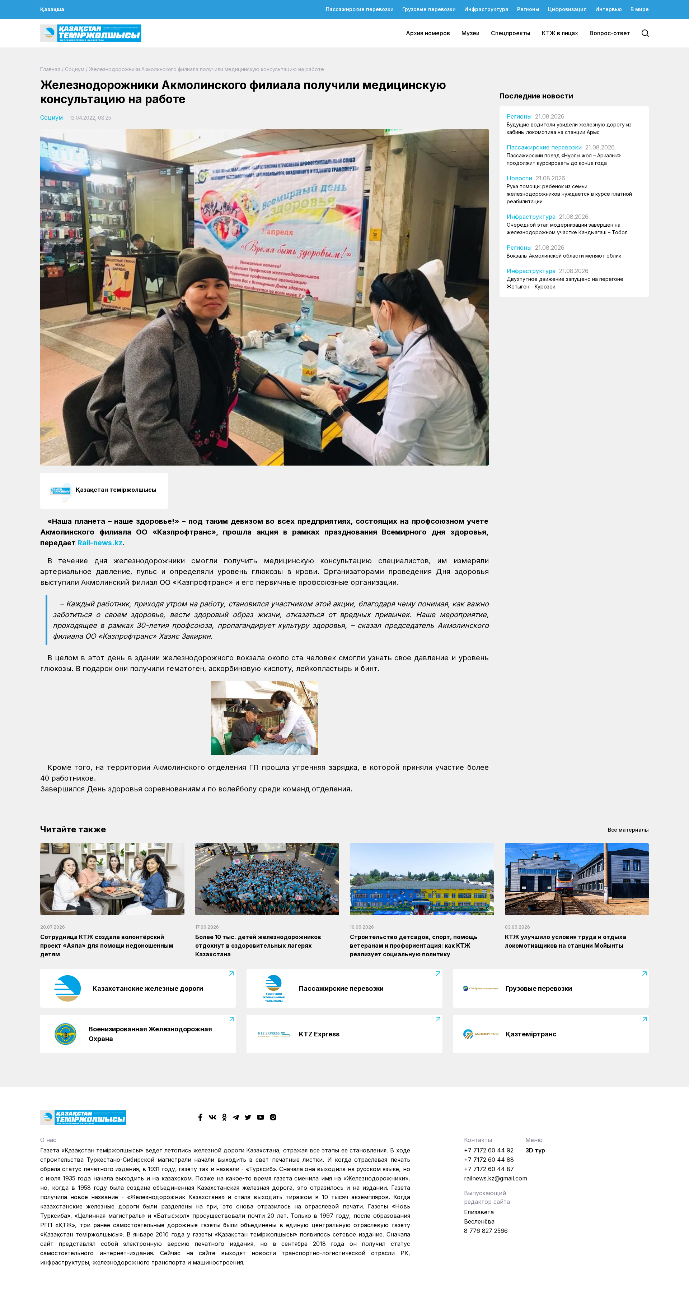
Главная (50, 69)
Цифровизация (567, 9)
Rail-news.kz (100, 542)
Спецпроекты (510, 33)
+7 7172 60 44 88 (489, 1159)
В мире (640, 9)
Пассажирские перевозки (360, 9)
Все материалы (628, 830)
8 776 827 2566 (486, 1230)
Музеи (470, 33)
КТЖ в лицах (560, 33)
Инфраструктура (486, 9)
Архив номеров (428, 33)
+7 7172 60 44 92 (489, 1150)
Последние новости (536, 96)
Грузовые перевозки (429, 9)
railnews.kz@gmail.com (495, 1178)
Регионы (528, 9)
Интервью (608, 9)
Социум (74, 69)
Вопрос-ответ (610, 33)
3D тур (535, 1150)
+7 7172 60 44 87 (489, 1169)
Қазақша (52, 9)
